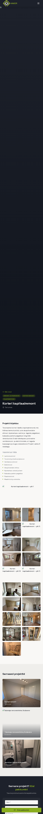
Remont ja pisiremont (12, 396)
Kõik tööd (8, 392)
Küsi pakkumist (23, 810)
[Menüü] (38, 3)
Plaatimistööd (9, 399)
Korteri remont (28, 396)
